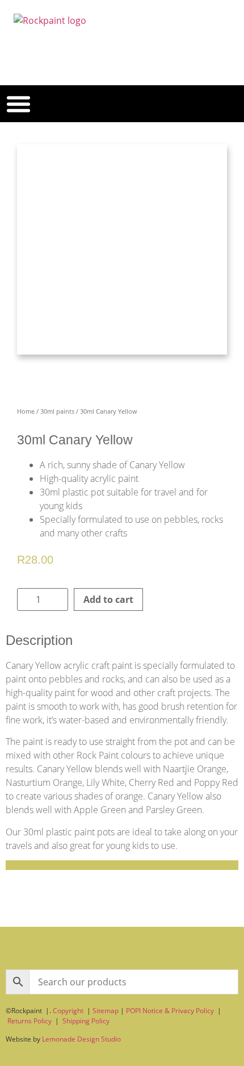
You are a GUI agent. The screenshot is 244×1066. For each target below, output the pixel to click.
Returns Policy (29, 1021)
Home (26, 411)
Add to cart (108, 599)
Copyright (68, 1010)
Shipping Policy (86, 1021)
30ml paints (57, 411)
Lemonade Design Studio (81, 1039)
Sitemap (105, 1010)
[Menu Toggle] (18, 103)
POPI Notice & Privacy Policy (170, 1010)
